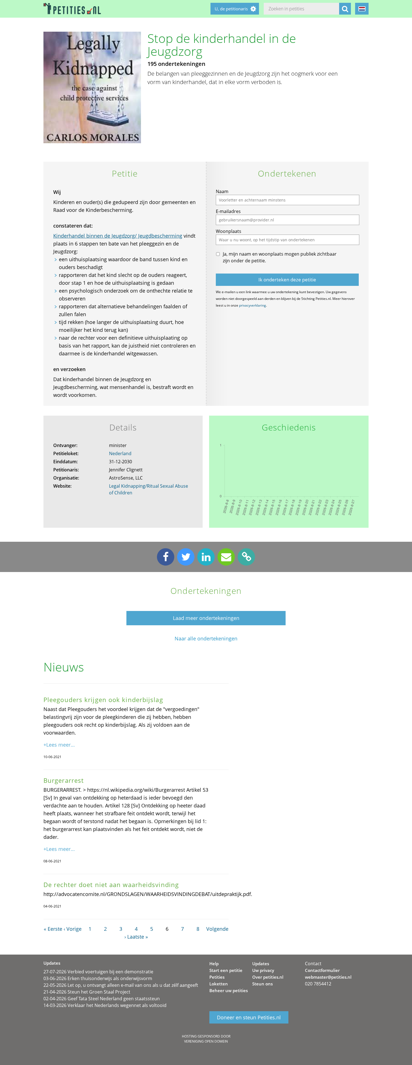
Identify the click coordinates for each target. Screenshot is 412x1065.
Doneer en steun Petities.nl (249, 1017)
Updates (260, 963)
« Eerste (53, 928)
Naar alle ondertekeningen (206, 639)
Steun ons (262, 984)
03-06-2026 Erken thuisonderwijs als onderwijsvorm (97, 978)
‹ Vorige (73, 928)
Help (214, 963)
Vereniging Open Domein (206, 1041)
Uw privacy (263, 970)
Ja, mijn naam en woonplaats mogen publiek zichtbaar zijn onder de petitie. (280, 257)
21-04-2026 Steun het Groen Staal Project (86, 992)
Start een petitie (225, 970)
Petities (216, 977)
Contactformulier (322, 970)
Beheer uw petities (228, 990)
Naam (222, 191)
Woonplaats (228, 231)
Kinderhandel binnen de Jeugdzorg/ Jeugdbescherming (117, 235)
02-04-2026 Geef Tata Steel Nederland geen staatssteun (101, 998)
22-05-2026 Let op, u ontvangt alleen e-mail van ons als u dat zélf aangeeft (120, 985)
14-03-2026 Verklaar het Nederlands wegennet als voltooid (104, 1005)
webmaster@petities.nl (328, 977)
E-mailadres (228, 211)
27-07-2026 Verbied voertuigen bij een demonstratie (98, 972)
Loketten (218, 984)
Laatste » (137, 936)
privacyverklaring (252, 305)
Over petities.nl (267, 977)
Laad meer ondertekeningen (206, 618)
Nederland (120, 453)
